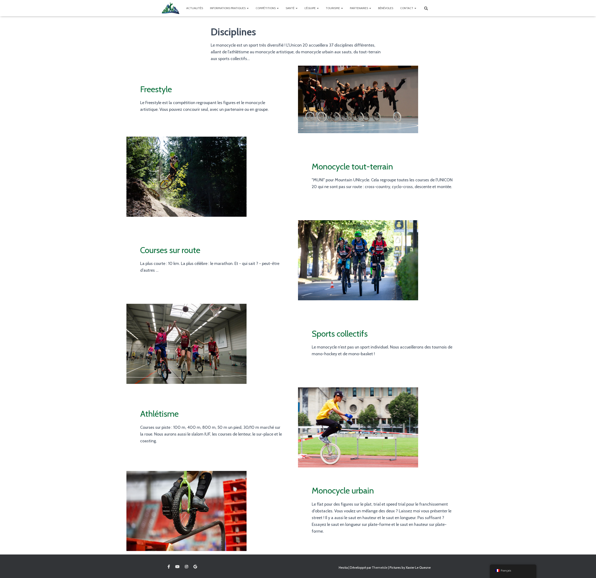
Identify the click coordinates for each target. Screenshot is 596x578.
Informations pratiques (228, 8)
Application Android (195, 566)
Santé (290, 8)
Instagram (186, 566)
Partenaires (359, 8)
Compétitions (266, 8)
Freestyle (156, 89)
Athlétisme (159, 414)
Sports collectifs (340, 333)
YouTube (177, 566)
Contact (407, 8)
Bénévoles (385, 8)
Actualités (194, 8)
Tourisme (333, 8)
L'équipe (310, 8)
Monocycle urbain (343, 490)
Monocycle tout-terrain (352, 166)
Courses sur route (170, 250)
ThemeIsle (379, 567)
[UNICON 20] (170, 8)
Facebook (168, 566)
